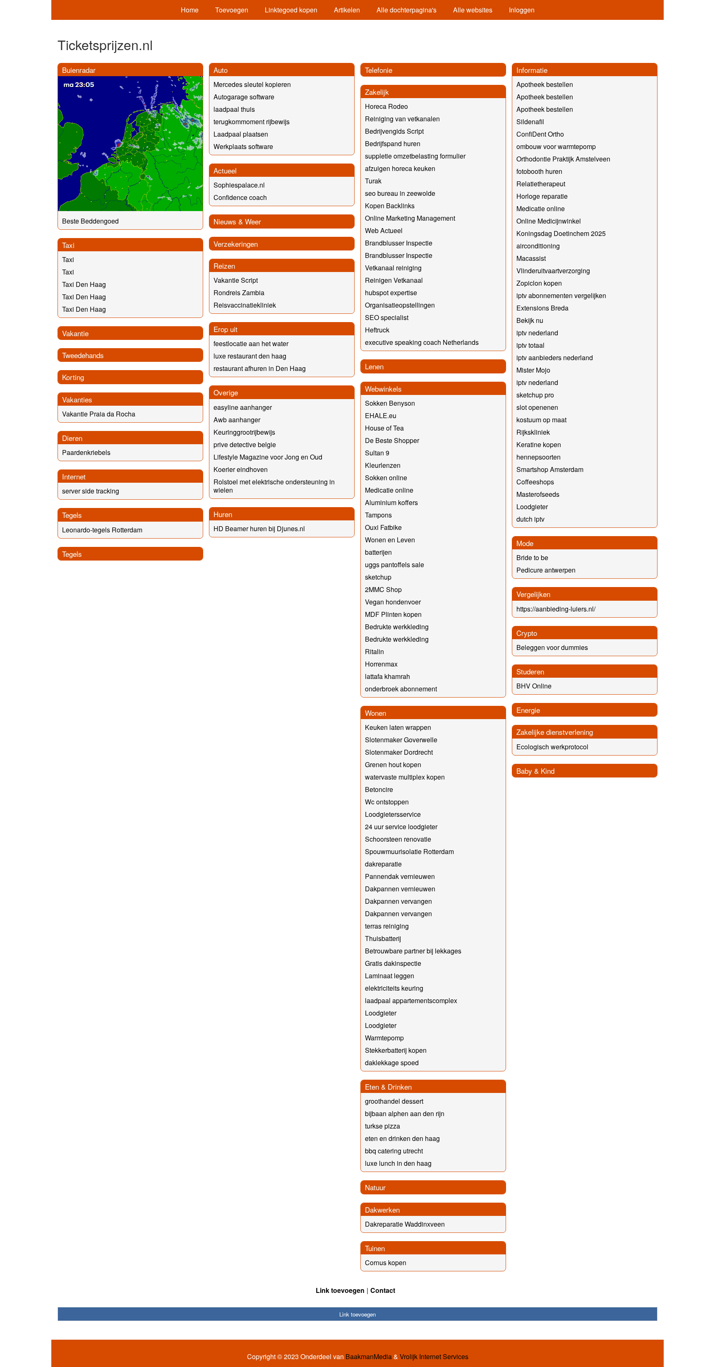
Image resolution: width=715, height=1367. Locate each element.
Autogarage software (244, 96)
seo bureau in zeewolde (400, 193)
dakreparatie (383, 864)
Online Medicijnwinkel (548, 221)
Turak (373, 180)
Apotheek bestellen (544, 84)
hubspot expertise (391, 292)
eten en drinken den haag (402, 1138)
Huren (223, 514)
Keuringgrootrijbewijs (244, 432)
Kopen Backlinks (390, 205)
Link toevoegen (340, 1290)
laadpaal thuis (234, 109)
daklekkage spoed (392, 1062)
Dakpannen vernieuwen (400, 888)
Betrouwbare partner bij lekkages (413, 950)
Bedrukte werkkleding (397, 626)
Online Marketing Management (410, 218)
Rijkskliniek (533, 432)
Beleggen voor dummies (552, 647)
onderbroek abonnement (401, 688)
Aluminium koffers (391, 502)
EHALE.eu (380, 415)
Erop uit (226, 329)
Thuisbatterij (383, 938)
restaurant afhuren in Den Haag (260, 368)
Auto (221, 70)
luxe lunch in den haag (398, 1163)
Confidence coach (240, 197)
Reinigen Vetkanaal (394, 280)
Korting (73, 377)
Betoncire (379, 789)
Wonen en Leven (390, 539)
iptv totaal (530, 345)
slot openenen (537, 407)
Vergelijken (533, 594)
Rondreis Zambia (239, 292)
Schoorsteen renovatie (398, 839)
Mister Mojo (533, 370)
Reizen (224, 265)
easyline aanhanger (243, 407)
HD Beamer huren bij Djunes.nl (259, 528)
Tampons (378, 515)
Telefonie (378, 70)
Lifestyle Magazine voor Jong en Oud (268, 457)
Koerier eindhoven (241, 469)
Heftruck (377, 330)
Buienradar (79, 70)
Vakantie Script (236, 280)
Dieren (72, 438)
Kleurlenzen (383, 465)
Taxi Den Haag (84, 284)
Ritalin (374, 651)
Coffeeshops (535, 481)
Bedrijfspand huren (392, 143)
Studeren (530, 671)
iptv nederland (537, 332)
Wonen (375, 713)
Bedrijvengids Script (394, 131)
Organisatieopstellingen (400, 305)
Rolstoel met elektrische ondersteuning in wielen (274, 486)
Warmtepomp (384, 1037)
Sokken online (386, 477)
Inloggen (522, 9)
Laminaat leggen (389, 975)
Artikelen (347, 9)
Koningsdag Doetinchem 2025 (561, 233)
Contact (382, 1290)
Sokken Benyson (390, 403)
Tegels (72, 515)
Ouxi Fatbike (383, 527)
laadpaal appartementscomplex (411, 1000)
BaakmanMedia (369, 1357)
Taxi (68, 245)
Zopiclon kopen (539, 283)
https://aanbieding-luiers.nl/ (555, 609)
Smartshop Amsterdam (549, 469)
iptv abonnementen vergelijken (561, 295)
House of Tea (384, 428)
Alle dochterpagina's (407, 9)
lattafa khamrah (387, 676)
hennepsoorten (538, 457)
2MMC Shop (383, 589)
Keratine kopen (538, 444)
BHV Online (534, 686)
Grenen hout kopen (393, 764)
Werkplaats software (243, 146)
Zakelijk (377, 92)
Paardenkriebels (86, 452)
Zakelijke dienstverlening (554, 732)
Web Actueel (384, 230)
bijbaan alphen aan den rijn (404, 1113)
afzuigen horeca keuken (400, 168)
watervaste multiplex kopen (405, 777)
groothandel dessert (394, 1101)
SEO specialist (386, 317)
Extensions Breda (542, 308)
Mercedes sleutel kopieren (252, 84)
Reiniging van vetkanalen (402, 118)
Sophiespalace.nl (239, 185)
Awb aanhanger (237, 419)
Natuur (375, 1187)
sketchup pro (535, 395)
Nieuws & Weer (237, 221)
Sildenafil (530, 121)
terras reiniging (387, 926)
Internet (74, 476)
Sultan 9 (377, 452)
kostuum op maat (541, 419)
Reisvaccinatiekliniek (245, 305)
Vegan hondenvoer (393, 601)
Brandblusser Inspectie (398, 243)
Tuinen (375, 1248)
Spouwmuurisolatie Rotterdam (409, 851)
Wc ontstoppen (387, 801)
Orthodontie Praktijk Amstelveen (563, 159)
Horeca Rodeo (386, 106)
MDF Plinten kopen (393, 614)
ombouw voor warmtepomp (556, 146)
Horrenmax (381, 664)
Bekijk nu (529, 320)
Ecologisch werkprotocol (552, 746)
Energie (528, 710)
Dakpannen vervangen (398, 901)
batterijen (378, 552)
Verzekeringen (236, 243)
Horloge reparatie (542, 196)
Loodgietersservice (393, 814)
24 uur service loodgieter (401, 826)
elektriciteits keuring (394, 988)
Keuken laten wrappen (398, 727)
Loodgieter (380, 1013)
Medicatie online (389, 490)
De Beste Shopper (392, 440)
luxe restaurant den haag (250, 356)
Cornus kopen (385, 1262)
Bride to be (532, 557)
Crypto (526, 633)
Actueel (225, 170)
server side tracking (90, 491)
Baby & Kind (535, 770)
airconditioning (538, 245)
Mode (524, 543)
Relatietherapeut (540, 183)
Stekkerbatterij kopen (396, 1050)
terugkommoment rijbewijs (252, 121)
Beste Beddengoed (90, 221)
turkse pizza (382, 1126)
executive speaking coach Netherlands (422, 342)
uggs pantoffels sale (394, 564)
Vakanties (77, 399)
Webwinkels (383, 388)
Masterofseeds (537, 494)
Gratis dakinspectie (393, 963)
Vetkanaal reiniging (393, 267)
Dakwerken (382, 1209)
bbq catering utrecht (394, 1150)
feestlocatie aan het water (251, 343)
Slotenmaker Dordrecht (399, 752)
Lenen (374, 366)
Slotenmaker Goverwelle (401, 739)
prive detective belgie (245, 444)
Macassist (531, 258)
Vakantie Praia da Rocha (98, 414)
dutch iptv (530, 519)
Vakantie (75, 333)
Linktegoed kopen (291, 9)
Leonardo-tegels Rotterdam (102, 529)
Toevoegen (231, 9)
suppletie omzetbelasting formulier (415, 156)
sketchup (378, 577)
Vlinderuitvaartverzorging (553, 270)
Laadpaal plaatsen (241, 134)
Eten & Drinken (388, 1086)
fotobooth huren (539, 171)
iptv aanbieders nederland (554, 357)
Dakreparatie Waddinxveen (405, 1224)
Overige (226, 392)
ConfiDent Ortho (540, 134)
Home (190, 9)
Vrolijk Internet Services (434, 1357)
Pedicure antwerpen (546, 570)
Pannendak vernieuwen (400, 876)
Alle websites (472, 9)
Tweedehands (83, 355)
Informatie (531, 70)
